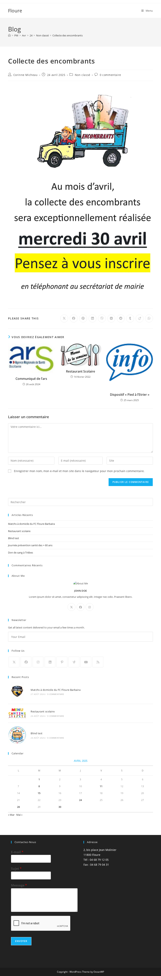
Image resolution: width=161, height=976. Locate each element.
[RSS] (97, 662)
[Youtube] (85, 662)
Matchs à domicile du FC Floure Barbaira (31, 524)
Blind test (13, 538)
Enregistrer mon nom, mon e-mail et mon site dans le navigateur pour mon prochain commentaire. (79, 471)
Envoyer (21, 941)
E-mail (17, 852)
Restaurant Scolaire (80, 371)
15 (39, 793)
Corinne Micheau (25, 75)
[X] (71, 607)
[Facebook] (80, 607)
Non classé (82, 75)
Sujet (16, 869)
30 (60, 807)
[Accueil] (9, 35)
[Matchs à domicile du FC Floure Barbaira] (17, 691)
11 (101, 786)
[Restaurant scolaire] (17, 713)
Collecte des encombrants (67, 35)
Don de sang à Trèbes (20, 552)
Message (19, 885)
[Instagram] (89, 607)
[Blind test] (17, 735)
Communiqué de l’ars (31, 378)
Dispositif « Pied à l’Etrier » (129, 394)
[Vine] (74, 662)
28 (18, 807)
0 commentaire (110, 75)
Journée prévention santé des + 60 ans (30, 545)
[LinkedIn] (50, 662)
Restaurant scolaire (19, 531)
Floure (15, 10)
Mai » (19, 814)
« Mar (11, 814)
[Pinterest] (62, 662)
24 (80, 800)
